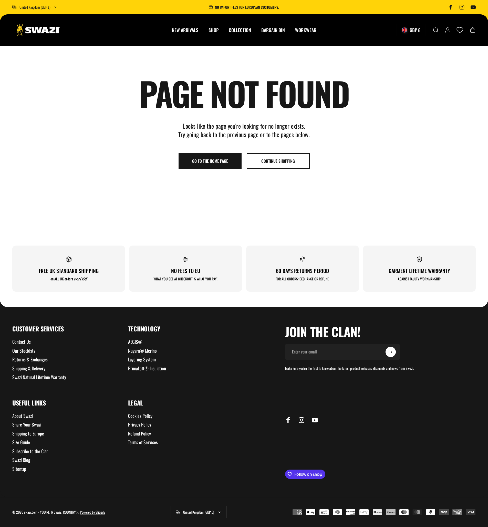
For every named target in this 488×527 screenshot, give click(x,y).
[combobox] (35, 7)
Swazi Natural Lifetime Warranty (39, 377)
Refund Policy (139, 434)
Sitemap (19, 469)
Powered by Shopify (92, 512)
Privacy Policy (139, 425)
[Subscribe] (391, 352)
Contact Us (21, 342)
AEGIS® (135, 342)
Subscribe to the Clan (30, 451)
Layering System (142, 359)
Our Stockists (23, 351)
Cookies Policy (140, 416)
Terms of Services (143, 442)
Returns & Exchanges (30, 359)
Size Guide (21, 442)
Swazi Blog (21, 460)
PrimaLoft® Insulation (147, 368)
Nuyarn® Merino (142, 351)
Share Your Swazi (26, 425)
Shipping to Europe (28, 434)
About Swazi (22, 416)
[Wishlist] (459, 30)
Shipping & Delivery (28, 368)
